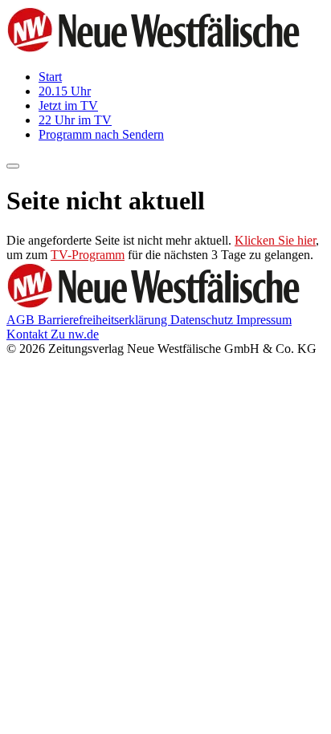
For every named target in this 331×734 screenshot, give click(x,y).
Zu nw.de (75, 334)
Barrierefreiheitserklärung (104, 319)
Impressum (264, 319)
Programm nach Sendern (101, 134)
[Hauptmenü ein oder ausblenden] (12, 166)
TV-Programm (88, 255)
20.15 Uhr (65, 91)
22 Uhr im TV (75, 120)
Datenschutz (203, 319)
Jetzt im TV (68, 105)
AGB (22, 319)
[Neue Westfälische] (158, 49)
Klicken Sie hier (275, 240)
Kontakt (28, 334)
